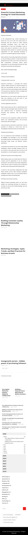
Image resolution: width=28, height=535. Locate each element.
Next (6, 368)
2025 (4, 456)
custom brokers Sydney (8, 522)
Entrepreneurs (5, 485)
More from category (6, 195)
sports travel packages (8, 514)
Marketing (3, 9)
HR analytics (18, 514)
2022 (4, 464)
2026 (4, 434)
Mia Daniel (3, 17)
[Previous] (3, 400)
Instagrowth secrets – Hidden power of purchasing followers (13, 362)
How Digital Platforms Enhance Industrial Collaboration (6, 392)
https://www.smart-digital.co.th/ (10, 517)
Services (4, 503)
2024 (4, 458)
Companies (5, 483)
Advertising (5, 476)
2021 (4, 466)
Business (4, 481)
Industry (4, 490)
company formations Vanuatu (9, 519)
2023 (4, 461)
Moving (4, 496)
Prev (3, 368)
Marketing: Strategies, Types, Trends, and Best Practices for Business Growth (13, 251)
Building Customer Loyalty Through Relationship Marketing (12, 223)
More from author (14, 194)
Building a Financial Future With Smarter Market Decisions (20, 391)
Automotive (5, 479)
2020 (4, 469)
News (3, 498)
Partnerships (5, 501)
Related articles (5, 194)
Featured (4, 487)
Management (5, 492)
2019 (4, 471)
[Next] (5, 400)
